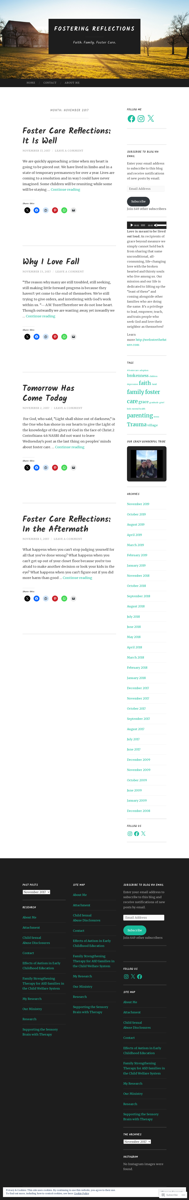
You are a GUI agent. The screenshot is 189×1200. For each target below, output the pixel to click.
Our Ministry (32, 1009)
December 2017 (138, 688)
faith (145, 383)
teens (156, 417)
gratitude (154, 402)
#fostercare (133, 370)
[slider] (161, 225)
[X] (150, 118)
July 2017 (133, 739)
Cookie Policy (81, 1193)
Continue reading (65, 189)
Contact (50, 82)
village (152, 425)
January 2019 (136, 565)
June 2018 (134, 627)
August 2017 (135, 729)
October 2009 (137, 780)
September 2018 (138, 596)
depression (132, 384)
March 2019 (135, 545)
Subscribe (138, 201)
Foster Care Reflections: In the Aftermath (67, 524)
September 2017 (138, 719)
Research (29, 1019)
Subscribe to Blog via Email (143, 885)
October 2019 (136, 514)
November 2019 (138, 504)
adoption (144, 370)
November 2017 (138, 698)
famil (154, 384)
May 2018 (134, 637)
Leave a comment (69, 150)
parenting (140, 415)
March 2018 (135, 657)
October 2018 (136, 586)
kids (129, 409)
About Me (72, 82)
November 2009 (138, 770)
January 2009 (137, 800)
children (153, 376)
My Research (32, 999)
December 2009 (138, 760)
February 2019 (137, 555)
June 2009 (134, 790)
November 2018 (138, 575)
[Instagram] (141, 118)
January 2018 (136, 678)
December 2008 (138, 811)
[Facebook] (131, 118)
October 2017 (136, 708)
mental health (138, 409)
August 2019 (136, 524)
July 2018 (133, 616)
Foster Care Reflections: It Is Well (67, 136)
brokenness (138, 375)
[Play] (132, 225)
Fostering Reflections (94, 29)
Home (31, 82)
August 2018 (136, 606)
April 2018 (134, 647)
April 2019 (134, 535)
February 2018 (137, 667)
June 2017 (133, 749)
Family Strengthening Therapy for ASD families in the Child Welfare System (43, 983)
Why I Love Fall (51, 262)
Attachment (31, 927)
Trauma (137, 424)
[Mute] (156, 225)
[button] (138, 467)
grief (161, 402)
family (135, 392)
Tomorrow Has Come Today (48, 393)
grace (143, 402)
